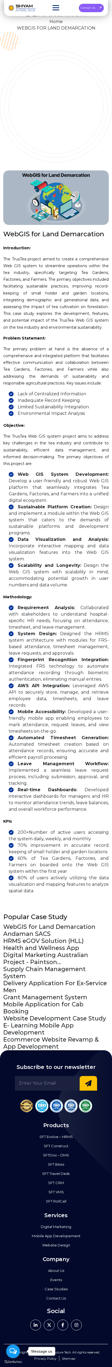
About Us (56, 1270)
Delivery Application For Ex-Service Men (55, 987)
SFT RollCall (56, 1201)
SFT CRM (56, 1183)
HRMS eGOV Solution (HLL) (43, 940)
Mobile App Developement (56, 1236)
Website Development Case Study (54, 1018)
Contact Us (87, 7)
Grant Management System (45, 997)
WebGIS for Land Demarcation (49, 926)
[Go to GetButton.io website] (13, 1361)
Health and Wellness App (41, 947)
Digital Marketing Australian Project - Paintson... (45, 958)
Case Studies (56, 1289)
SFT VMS (56, 1192)
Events (56, 1280)
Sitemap (68, 1358)
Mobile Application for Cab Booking (43, 1008)
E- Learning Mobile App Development (38, 1029)
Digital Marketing (56, 1226)
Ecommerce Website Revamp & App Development (51, 1043)
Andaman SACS (27, 933)
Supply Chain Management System (44, 972)
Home (56, 21)
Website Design (56, 1245)
